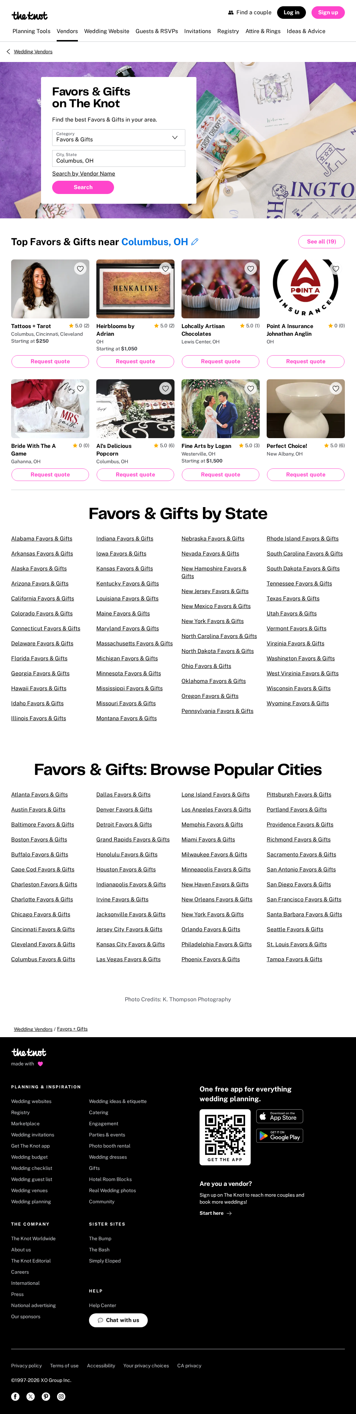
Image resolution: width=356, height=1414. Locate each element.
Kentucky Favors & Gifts (127, 583)
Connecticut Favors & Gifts (45, 628)
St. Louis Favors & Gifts (297, 944)
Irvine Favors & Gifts (122, 899)
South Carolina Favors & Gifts (305, 553)
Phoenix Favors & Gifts (210, 959)
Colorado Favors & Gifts (42, 613)
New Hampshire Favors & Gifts (213, 572)
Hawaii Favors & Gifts (38, 688)
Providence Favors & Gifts (300, 824)
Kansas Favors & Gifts (124, 568)
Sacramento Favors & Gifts (301, 854)
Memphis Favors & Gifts (212, 824)
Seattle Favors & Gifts (295, 929)
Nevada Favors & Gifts (210, 553)
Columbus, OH (154, 241)
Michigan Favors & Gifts (127, 658)
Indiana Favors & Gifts (124, 538)
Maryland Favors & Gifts (127, 628)
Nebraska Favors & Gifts (212, 538)
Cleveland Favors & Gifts (43, 944)
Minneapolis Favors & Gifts (216, 869)
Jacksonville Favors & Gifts (130, 914)
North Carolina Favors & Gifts (219, 636)
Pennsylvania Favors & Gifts (217, 711)
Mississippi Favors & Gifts (129, 688)
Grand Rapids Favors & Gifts (133, 839)
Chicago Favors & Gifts (40, 914)
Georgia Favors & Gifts (40, 673)
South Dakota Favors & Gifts (303, 568)
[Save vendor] (80, 268)
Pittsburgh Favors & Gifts (299, 794)
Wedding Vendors (33, 51)
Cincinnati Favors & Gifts (43, 929)
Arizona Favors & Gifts (39, 583)
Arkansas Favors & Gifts (42, 553)
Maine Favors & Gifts (123, 613)
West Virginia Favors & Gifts (303, 673)
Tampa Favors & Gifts (294, 959)
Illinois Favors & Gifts (38, 718)
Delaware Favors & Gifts (42, 643)
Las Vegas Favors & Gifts (128, 959)
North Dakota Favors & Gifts (217, 651)
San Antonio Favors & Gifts (301, 869)
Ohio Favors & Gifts (206, 666)
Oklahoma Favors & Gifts (213, 681)
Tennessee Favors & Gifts (299, 583)
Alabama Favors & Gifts (41, 538)
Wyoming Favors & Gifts (298, 703)
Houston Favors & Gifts (126, 869)
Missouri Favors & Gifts (126, 703)
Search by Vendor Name (83, 173)
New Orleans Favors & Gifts (216, 899)
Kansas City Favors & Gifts (130, 944)
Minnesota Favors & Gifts (128, 673)
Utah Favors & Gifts (292, 613)
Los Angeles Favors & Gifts (216, 809)
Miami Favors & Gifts (208, 839)
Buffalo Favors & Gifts (39, 854)
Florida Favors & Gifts (39, 658)
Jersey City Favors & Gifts (129, 929)
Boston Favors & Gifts (39, 839)
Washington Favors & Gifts (301, 658)
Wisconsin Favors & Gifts (299, 688)
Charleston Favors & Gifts (44, 884)
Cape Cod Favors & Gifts (42, 869)
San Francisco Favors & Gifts (304, 899)
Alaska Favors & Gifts (39, 568)
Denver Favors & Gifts (124, 809)
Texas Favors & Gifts (293, 598)
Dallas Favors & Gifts (123, 794)
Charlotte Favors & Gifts (42, 899)
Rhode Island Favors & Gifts (303, 538)
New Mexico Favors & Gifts (216, 606)
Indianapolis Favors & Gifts (131, 884)
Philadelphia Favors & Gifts (216, 944)
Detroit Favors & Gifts (124, 824)
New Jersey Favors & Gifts (215, 591)
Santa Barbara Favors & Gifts (304, 914)
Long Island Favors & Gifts (215, 794)
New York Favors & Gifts (212, 621)
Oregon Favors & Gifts (209, 696)
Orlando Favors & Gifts (210, 929)
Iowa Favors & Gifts (121, 553)
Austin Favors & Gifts (38, 809)
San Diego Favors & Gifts (299, 884)
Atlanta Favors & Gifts (39, 794)
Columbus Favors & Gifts (43, 959)
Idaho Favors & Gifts (37, 703)
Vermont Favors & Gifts (296, 628)
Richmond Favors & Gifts (299, 839)
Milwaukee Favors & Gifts (214, 854)
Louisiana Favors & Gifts (127, 598)
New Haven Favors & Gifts (215, 884)
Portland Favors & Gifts (297, 809)
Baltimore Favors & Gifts (42, 824)
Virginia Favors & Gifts (295, 643)
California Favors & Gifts (42, 598)
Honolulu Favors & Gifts (126, 854)
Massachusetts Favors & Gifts (134, 643)
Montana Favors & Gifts (126, 718)
